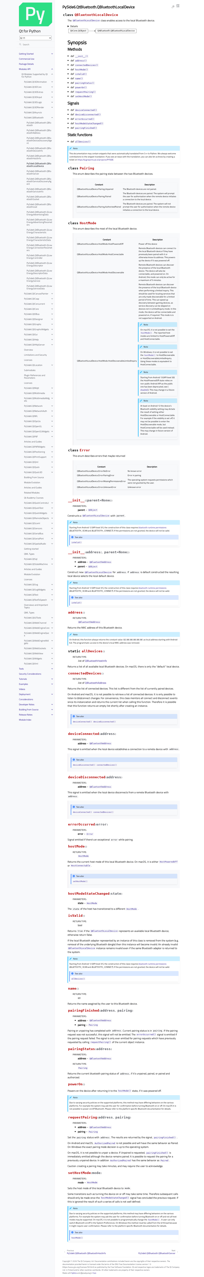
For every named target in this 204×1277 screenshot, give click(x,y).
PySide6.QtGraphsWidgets (36, 329)
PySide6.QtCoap (31, 298)
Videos (22, 689)
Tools (21, 668)
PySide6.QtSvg (31, 584)
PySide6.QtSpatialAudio (35, 543)
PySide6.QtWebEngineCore (36, 627)
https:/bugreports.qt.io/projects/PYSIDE (95, 159)
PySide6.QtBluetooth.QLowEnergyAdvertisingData (39, 213)
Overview (28, 349)
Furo (94, 1272)
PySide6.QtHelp (31, 339)
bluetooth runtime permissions (152, 527)
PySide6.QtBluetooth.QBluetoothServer (39, 172)
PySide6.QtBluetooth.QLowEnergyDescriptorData (39, 272)
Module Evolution (32, 482)
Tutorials (23, 679)
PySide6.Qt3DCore (32, 87)
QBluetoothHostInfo (96, 661)
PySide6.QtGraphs (32, 324)
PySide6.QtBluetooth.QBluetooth (39, 124)
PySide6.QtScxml (32, 523)
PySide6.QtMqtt (31, 388)
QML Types (29, 553)
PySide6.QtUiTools (32, 617)
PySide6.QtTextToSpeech (35, 599)
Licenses (28, 360)
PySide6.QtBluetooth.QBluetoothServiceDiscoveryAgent (39, 181)
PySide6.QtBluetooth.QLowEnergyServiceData (39, 287)
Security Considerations (30, 673)
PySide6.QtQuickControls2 (36, 502)
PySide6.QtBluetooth (34, 117)
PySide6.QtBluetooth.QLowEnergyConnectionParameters (39, 247)
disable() (144, 389)
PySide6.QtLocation (33, 365)
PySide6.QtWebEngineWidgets (36, 642)
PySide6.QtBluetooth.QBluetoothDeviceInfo (39, 149)
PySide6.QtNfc (31, 416)
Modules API (24, 69)
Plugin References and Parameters (34, 376)
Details (74, 26)
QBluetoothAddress (95, 683)
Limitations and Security (35, 354)
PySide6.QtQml (31, 462)
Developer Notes (26, 704)
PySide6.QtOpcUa (32, 421)
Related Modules (32, 492)
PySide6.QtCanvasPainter (36, 293)
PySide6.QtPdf (31, 436)
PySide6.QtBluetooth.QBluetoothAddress (39, 131)
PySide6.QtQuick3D (33, 472)
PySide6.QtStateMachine (36, 564)
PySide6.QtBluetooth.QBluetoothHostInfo (39, 157)
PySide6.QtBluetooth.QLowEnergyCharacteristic (39, 231)
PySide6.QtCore (31, 309)
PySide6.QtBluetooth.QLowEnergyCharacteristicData (39, 239)
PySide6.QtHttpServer (34, 344)
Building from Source (28, 709)
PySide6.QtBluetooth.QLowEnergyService (39, 279)
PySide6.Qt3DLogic (33, 102)
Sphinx (74, 1272)
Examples (23, 684)
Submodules (30, 370)
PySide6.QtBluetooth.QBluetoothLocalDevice (39, 165)
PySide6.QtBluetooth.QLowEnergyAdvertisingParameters (39, 222)
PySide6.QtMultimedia (34, 393)
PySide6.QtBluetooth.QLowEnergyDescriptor (39, 264)
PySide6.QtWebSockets (35, 648)
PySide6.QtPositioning (34, 451)
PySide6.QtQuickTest (33, 508)
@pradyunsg (85, 1272)
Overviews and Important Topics (36, 606)
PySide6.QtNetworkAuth (35, 411)
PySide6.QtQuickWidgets (35, 513)
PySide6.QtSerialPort (34, 538)
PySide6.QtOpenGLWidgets (36, 431)
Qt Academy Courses (34, 497)
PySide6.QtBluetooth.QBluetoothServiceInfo (39, 190)
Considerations (26, 699)
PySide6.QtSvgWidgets (35, 589)
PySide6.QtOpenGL (33, 426)
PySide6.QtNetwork (33, 405)
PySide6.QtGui (30, 334)
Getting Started (26, 53)
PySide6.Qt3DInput (33, 97)
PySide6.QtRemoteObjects (36, 518)
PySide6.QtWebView (33, 653)
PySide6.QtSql (30, 559)
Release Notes (26, 714)
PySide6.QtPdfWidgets (34, 446)
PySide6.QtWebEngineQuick (36, 634)
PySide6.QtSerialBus (33, 533)
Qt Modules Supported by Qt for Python (35, 75)
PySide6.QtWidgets (33, 658)
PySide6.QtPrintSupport (35, 457)
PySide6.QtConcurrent (34, 303)
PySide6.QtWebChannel (35, 622)
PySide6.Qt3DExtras (33, 92)
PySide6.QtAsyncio (33, 112)
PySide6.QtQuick (32, 467)
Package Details (26, 64)
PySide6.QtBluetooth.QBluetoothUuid (39, 205)
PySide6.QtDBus (32, 314)
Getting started (31, 548)
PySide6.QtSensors (33, 528)
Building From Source (34, 477)
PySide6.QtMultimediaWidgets (37, 399)
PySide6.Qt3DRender (34, 107)
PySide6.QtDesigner (33, 319)
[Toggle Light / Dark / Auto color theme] (173, 7)
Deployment (24, 694)
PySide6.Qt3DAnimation (35, 81)
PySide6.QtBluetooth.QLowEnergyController (39, 256)
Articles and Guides (33, 441)
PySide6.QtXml (31, 663)
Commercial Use (26, 58)
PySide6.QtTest (31, 594)
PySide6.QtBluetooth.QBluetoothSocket (39, 198)
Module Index (25, 719)
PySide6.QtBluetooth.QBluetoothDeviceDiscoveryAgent (39, 140)
